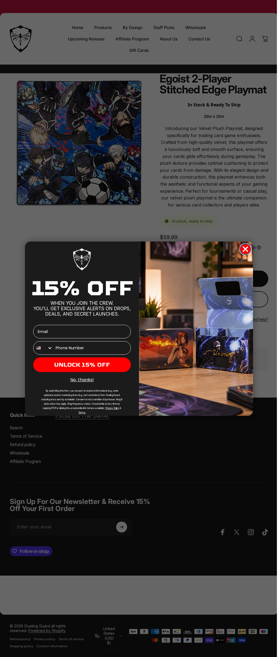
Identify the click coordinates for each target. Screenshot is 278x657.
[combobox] (41, 347)
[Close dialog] (243, 249)
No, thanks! (80, 380)
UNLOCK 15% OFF (80, 364)
